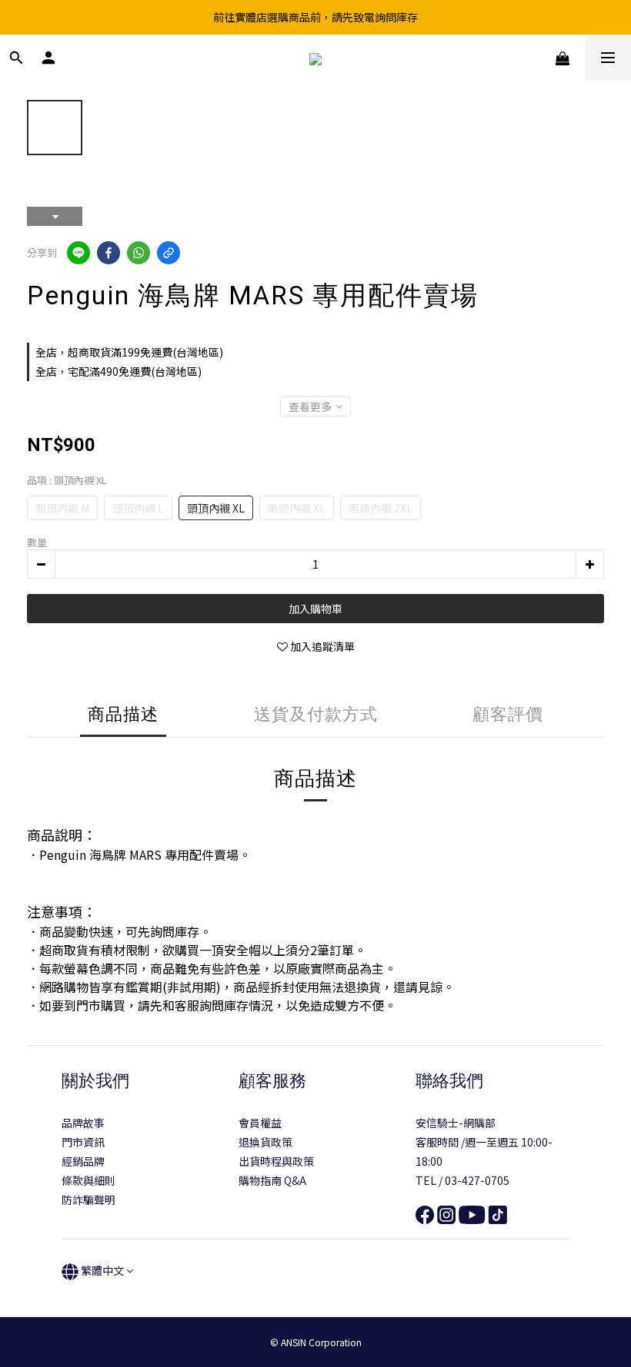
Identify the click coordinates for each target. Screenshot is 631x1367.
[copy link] (168, 252)
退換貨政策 (265, 1142)
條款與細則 (88, 1180)
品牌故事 (83, 1122)
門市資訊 (83, 1142)
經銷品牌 (83, 1161)
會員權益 (260, 1122)
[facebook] (108, 252)
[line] (78, 252)
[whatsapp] (138, 252)
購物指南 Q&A (272, 1180)
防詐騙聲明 (88, 1199)
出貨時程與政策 (276, 1161)
